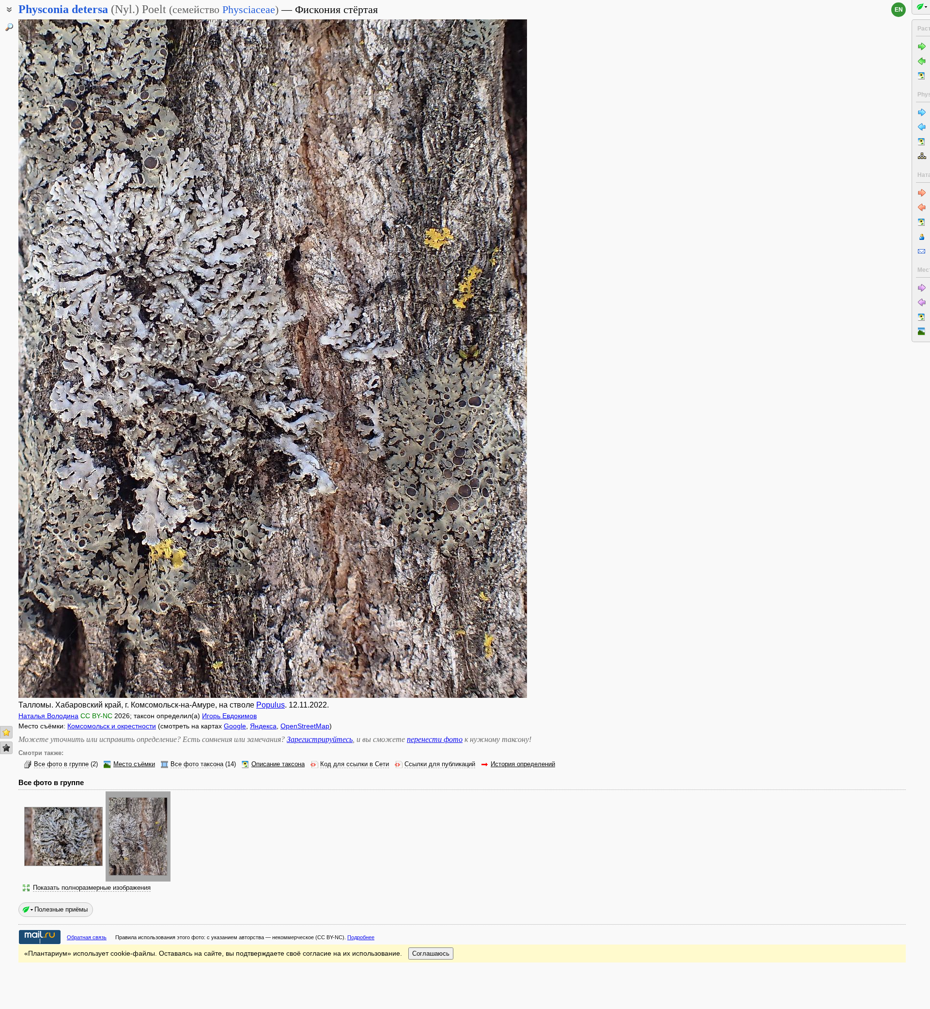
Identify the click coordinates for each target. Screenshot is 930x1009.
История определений (523, 764)
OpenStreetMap (304, 726)
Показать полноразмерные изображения (92, 887)
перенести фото (435, 739)
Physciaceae (248, 9)
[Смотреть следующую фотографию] (474, 358)
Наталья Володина (48, 716)
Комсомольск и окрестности (111, 726)
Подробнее (360, 937)
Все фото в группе (61, 764)
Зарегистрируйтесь (320, 739)
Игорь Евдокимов (229, 716)
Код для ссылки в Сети (354, 764)
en (899, 9)
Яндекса (263, 726)
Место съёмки (134, 764)
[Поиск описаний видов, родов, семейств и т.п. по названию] (9, 27)
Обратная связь (87, 937)
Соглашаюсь (431, 953)
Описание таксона (278, 764)
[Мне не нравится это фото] (6, 747)
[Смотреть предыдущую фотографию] (72, 358)
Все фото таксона (196, 764)
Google (235, 726)
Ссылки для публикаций (439, 764)
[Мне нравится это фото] (6, 732)
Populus (270, 705)
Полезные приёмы (61, 909)
